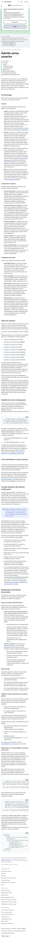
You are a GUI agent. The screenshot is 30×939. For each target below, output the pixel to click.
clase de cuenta (16, 146)
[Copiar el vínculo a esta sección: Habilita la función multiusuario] (27, 400)
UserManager (16, 479)
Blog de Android (4, 895)
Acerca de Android (5, 928)
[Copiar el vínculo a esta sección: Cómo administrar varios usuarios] (2, 462)
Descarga (3, 875)
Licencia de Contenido (5, 860)
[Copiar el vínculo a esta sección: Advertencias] (11, 669)
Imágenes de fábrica (5, 880)
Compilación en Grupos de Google (8, 901)
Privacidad (9, 930)
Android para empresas (14, 179)
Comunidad (13, 928)
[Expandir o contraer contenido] (10, 61)
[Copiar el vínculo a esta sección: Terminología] (13, 95)
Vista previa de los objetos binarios (8, 878)
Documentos (8, 49)
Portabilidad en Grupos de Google (8, 904)
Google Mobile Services (6, 919)
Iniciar (15, 26)
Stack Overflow (4, 921)
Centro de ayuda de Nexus (7, 914)
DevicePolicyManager (6, 479)
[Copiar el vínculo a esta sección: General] (7, 104)
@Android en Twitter (5, 890)
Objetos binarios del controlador (8, 882)
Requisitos (3, 873)
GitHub (2, 884)
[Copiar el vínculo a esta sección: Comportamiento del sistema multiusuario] (12, 489)
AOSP (2, 49)
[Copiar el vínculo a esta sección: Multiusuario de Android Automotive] (11, 592)
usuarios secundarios (9, 645)
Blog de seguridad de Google (7, 897)
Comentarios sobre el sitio (19, 930)
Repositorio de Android (6, 871)
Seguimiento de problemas (7, 923)
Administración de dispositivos (20, 130)
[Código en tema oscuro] (26, 417)
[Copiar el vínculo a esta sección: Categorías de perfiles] (16, 258)
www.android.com (5, 916)
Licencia (4, 930)
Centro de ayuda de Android (7, 910)
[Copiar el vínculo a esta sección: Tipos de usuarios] (16, 321)
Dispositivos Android (16, 49)
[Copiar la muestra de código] (28, 417)
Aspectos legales (22, 928)
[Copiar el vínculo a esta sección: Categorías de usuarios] (17, 184)
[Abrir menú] (2, 1)
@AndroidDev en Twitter (6, 892)
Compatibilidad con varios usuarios (10, 744)
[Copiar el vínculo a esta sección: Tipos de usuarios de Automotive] (23, 603)
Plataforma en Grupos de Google (8, 899)
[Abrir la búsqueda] (19, 2)
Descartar (15, 22)
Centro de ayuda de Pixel (6, 912)
